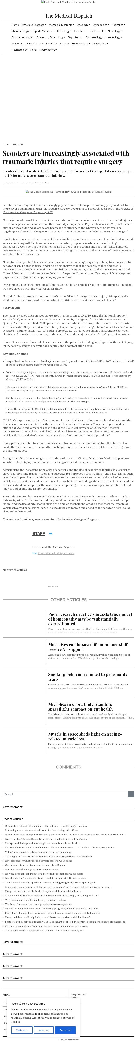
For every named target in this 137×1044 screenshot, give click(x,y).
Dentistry (51, 43)
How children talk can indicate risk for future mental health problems (44, 873)
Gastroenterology (21, 37)
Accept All (65, 1030)
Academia (17, 43)
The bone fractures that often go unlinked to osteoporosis (38, 904)
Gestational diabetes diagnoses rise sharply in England (35, 865)
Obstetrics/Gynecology (50, 37)
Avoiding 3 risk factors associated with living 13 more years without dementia (48, 856)
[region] (43, 1017)
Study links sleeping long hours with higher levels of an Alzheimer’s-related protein (52, 912)
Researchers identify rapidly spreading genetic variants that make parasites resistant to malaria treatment (64, 834)
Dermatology (33, 43)
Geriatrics (79, 31)
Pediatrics (117, 24)
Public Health (97, 31)
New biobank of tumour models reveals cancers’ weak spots (38, 860)
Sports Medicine (43, 31)
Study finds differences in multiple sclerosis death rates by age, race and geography (52, 895)
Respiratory (99, 43)
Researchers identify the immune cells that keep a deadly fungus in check (46, 825)
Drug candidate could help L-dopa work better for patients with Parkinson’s (48, 917)
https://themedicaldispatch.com (56, 553)
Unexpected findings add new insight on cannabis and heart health (42, 843)
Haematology (19, 49)
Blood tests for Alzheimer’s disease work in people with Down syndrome (46, 878)
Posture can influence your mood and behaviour (31, 869)
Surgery (64, 43)
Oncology (82, 24)
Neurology (114, 31)
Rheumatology (20, 31)
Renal (33, 49)
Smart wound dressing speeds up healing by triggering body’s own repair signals (50, 882)
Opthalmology (93, 37)
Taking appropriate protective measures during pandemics (38, 851)
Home (15, 24)
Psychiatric (74, 37)
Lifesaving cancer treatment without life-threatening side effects (41, 830)
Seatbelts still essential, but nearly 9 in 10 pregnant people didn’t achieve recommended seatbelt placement (65, 921)
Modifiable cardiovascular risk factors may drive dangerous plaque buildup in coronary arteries (58, 886)
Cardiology (63, 31)
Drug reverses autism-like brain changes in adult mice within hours (43, 891)
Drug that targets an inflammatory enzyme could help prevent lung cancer (47, 838)
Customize (22, 1030)
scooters (45, 183)
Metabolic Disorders (60, 24)
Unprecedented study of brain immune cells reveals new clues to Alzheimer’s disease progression (60, 847)
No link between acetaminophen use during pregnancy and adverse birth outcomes (51, 908)
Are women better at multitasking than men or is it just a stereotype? (44, 930)
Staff (38, 533)
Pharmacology (48, 49)
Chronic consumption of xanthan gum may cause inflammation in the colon (46, 926)
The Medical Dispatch (68, 16)
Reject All (44, 1030)
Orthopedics (100, 24)
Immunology (112, 37)
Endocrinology (80, 43)
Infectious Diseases (33, 24)
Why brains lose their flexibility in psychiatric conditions (36, 899)
